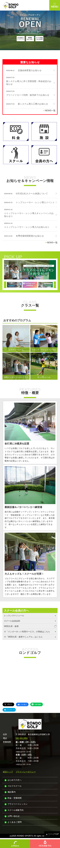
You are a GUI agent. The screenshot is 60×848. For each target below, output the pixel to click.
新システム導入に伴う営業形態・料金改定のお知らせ (28, 82)
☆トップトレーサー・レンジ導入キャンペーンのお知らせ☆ (29, 214)
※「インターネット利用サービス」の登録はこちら (27, 631)
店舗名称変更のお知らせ (30, 70)
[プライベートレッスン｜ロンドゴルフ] (45, 284)
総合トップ (8, 772)
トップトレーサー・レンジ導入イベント (35, 202)
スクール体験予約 (16, 810)
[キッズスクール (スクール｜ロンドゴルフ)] (30, 270)
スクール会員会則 (12, 621)
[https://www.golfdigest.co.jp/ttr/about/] (14, 284)
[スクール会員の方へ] (44, 155)
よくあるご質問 (15, 822)
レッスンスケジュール (14, 615)
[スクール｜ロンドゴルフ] (15, 155)
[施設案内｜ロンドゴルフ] (44, 131)
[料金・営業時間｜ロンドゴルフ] (15, 131)
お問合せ (15, 846)
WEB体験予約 (45, 846)
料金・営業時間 (15, 798)
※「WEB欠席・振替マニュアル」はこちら (23, 637)
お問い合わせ (14, 816)
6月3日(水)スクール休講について (32, 193)
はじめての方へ (15, 780)
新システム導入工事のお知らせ (33, 104)
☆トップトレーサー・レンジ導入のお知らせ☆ (26, 227)
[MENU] (54, 5)
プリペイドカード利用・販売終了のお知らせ (27, 95)
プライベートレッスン (18, 804)
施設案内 (12, 792)
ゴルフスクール (15, 786)
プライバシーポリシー (26, 772)
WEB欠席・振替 (11, 626)
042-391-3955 (22, 738)
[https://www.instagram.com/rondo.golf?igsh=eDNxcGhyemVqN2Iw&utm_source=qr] (30, 285)
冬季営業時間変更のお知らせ (30, 236)
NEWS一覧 (50, 110)
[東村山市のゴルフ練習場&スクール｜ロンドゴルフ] (24, 5)
